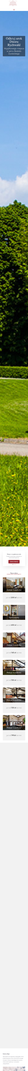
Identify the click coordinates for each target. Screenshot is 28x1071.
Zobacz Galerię (14, 561)
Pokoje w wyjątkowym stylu (14, 554)
